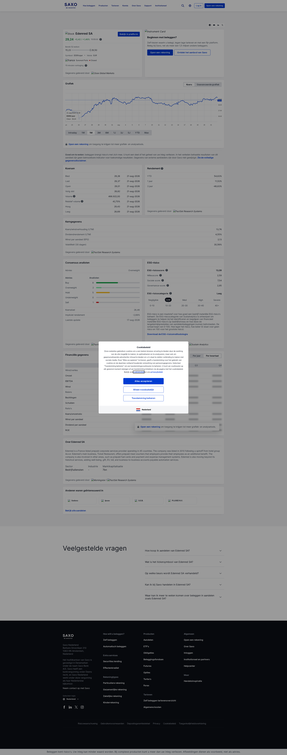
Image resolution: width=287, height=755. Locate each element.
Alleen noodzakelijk (143, 389)
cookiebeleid (138, 372)
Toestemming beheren (143, 398)
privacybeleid (157, 372)
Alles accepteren (143, 381)
